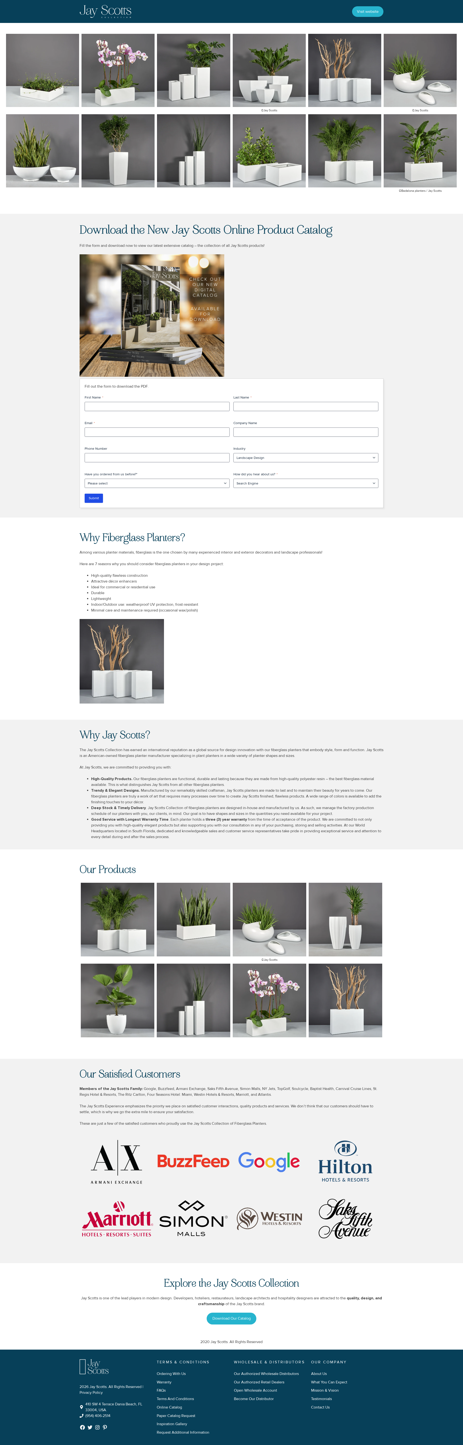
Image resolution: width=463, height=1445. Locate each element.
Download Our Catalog (231, 1318)
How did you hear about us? (255, 474)
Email (90, 423)
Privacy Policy (91, 1392)
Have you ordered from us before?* (111, 474)
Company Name (245, 423)
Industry (239, 449)
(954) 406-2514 (97, 1415)
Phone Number (96, 449)
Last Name (242, 397)
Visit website (368, 11)
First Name (94, 397)
